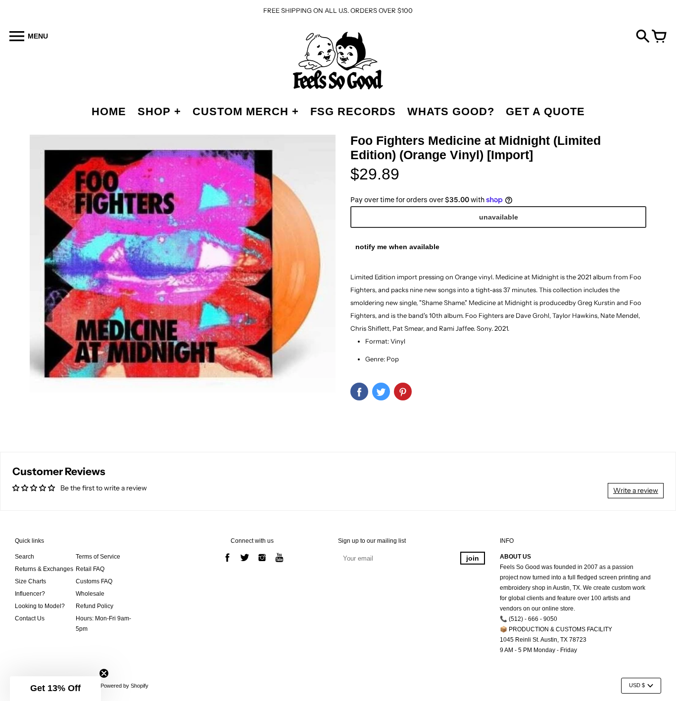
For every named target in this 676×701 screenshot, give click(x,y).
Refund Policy (94, 606)
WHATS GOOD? (450, 111)
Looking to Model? (40, 606)
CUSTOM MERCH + (246, 111)
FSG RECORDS (353, 111)
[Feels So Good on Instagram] (262, 563)
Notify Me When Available (397, 247)
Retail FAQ (90, 569)
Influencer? (30, 593)
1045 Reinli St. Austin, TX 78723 (543, 639)
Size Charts (30, 581)
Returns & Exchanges (44, 569)
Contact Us (30, 618)
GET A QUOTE (545, 111)
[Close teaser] (104, 673)
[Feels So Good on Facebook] (227, 563)
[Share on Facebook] (359, 391)
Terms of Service (98, 556)
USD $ (637, 685)
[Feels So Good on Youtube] (279, 563)
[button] (55, 688)
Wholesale (90, 593)
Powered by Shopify (124, 686)
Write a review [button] (635, 490)
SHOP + (159, 111)
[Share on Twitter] (381, 391)
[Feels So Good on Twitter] (244, 563)
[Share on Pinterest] (403, 391)
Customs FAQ (94, 581)
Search (24, 556)
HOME (109, 111)
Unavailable (498, 217)
